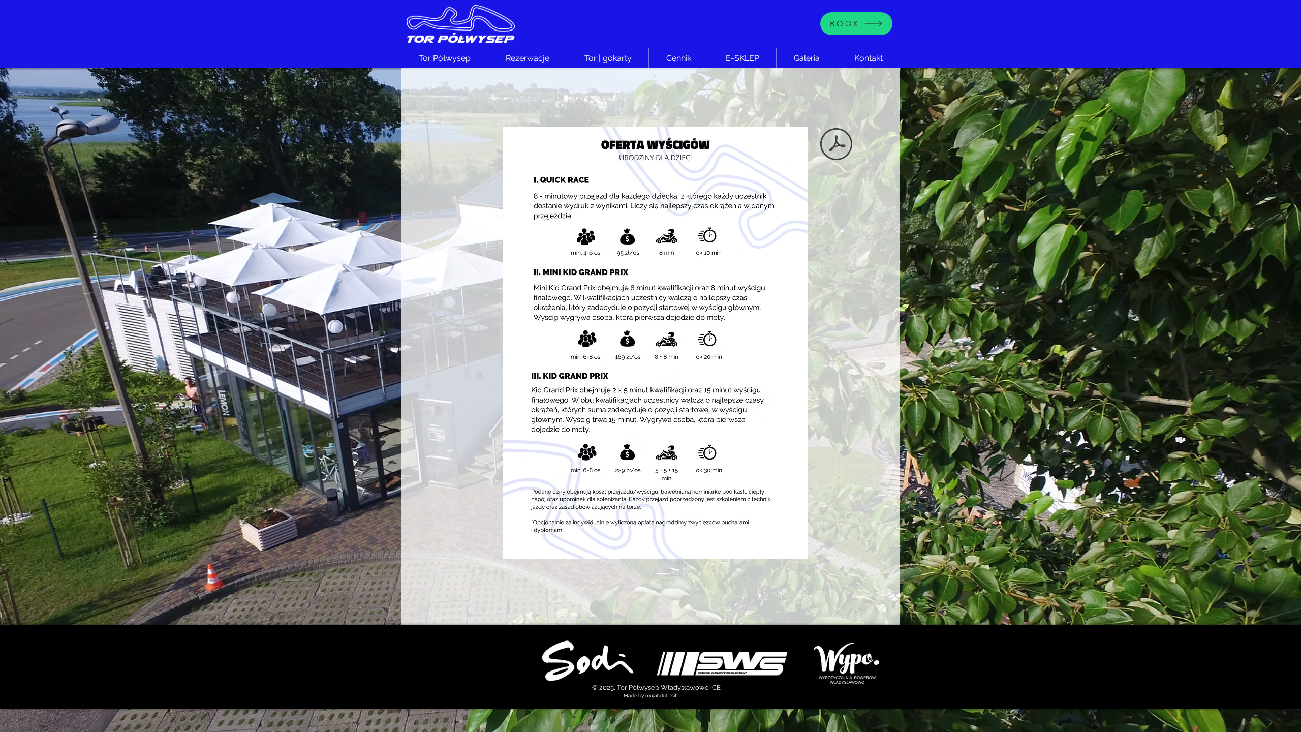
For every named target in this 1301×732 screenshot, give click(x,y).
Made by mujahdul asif (650, 695)
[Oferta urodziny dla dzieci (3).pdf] (836, 145)
